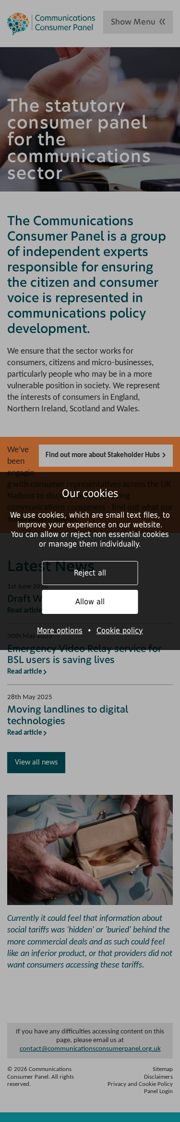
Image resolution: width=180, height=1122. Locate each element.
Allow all (90, 601)
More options (60, 630)
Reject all (90, 572)
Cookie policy (119, 630)
